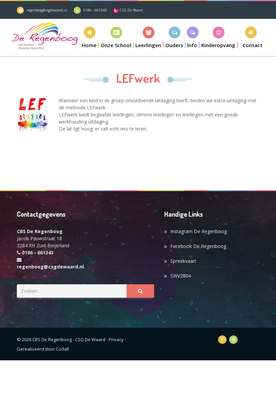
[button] (116, 37)
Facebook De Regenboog (198, 246)
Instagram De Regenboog (198, 231)
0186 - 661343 (95, 10)
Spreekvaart (183, 261)
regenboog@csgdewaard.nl (47, 10)
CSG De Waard (130, 10)
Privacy (116, 339)
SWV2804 (180, 276)
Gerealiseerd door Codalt (43, 349)
